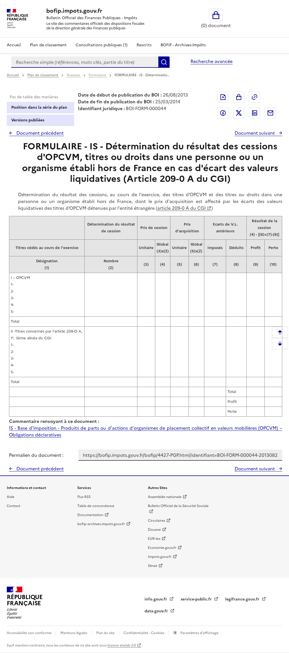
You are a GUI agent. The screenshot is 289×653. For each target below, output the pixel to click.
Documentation (90, 514)
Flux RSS (84, 496)
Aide (10, 496)
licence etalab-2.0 (121, 645)
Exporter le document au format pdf (223, 97)
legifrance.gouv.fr (242, 599)
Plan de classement (48, 45)
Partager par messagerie (270, 113)
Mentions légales (74, 632)
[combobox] (84, 62)
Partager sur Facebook (223, 113)
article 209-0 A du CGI (181, 208)
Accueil (14, 45)
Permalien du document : (36, 455)
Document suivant (255, 133)
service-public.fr (197, 599)
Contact (13, 505)
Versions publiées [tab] (27, 120)
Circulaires (156, 520)
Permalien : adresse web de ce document (254, 97)
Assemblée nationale (164, 496)
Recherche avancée (212, 61)
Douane (154, 529)
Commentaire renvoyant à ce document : (54, 421)
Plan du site (105, 632)
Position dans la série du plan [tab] (39, 107)
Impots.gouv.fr (160, 556)
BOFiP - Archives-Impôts (183, 45)
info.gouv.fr (156, 599)
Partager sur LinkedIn (254, 113)
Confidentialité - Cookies (144, 632)
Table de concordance (95, 505)
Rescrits (144, 45)
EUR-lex (154, 538)
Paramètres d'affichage (198, 632)
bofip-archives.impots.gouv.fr (101, 524)
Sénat (152, 565)
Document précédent (39, 133)
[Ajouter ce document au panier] (238, 97)
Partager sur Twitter (238, 113)
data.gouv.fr (156, 611)
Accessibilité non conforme (29, 632)
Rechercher (164, 62)
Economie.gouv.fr (162, 547)
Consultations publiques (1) (102, 45)
